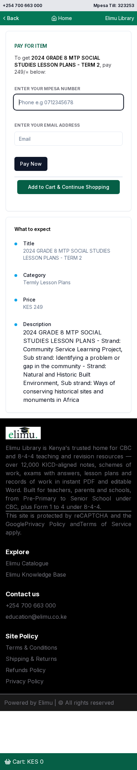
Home (65, 18)
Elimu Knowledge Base (36, 574)
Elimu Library (119, 18)
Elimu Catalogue (27, 563)
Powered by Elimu (28, 702)
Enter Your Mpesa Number (47, 88)
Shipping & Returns (31, 658)
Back (13, 18)
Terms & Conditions (31, 647)
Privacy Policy (45, 523)
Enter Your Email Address (47, 125)
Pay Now (31, 164)
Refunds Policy (26, 669)
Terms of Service (105, 523)
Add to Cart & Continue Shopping (68, 187)
